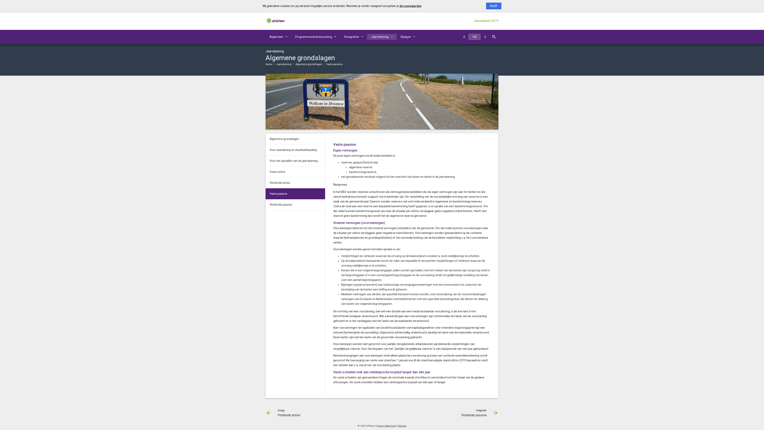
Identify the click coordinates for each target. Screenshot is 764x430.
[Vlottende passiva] (484, 37)
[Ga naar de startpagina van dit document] (276, 21)
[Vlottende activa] (464, 37)
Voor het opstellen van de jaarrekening (294, 160)
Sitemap (402, 426)
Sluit (493, 6)
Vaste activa (277, 171)
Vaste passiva (334, 64)
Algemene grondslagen (308, 64)
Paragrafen (351, 36)
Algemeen (276, 36)
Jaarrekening (380, 36)
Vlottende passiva (281, 204)
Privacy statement (386, 426)
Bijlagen (406, 36)
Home (269, 64)
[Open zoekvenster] (493, 37)
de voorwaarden (410, 6)
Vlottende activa (280, 182)
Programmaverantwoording (313, 36)
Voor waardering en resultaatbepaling (293, 149)
